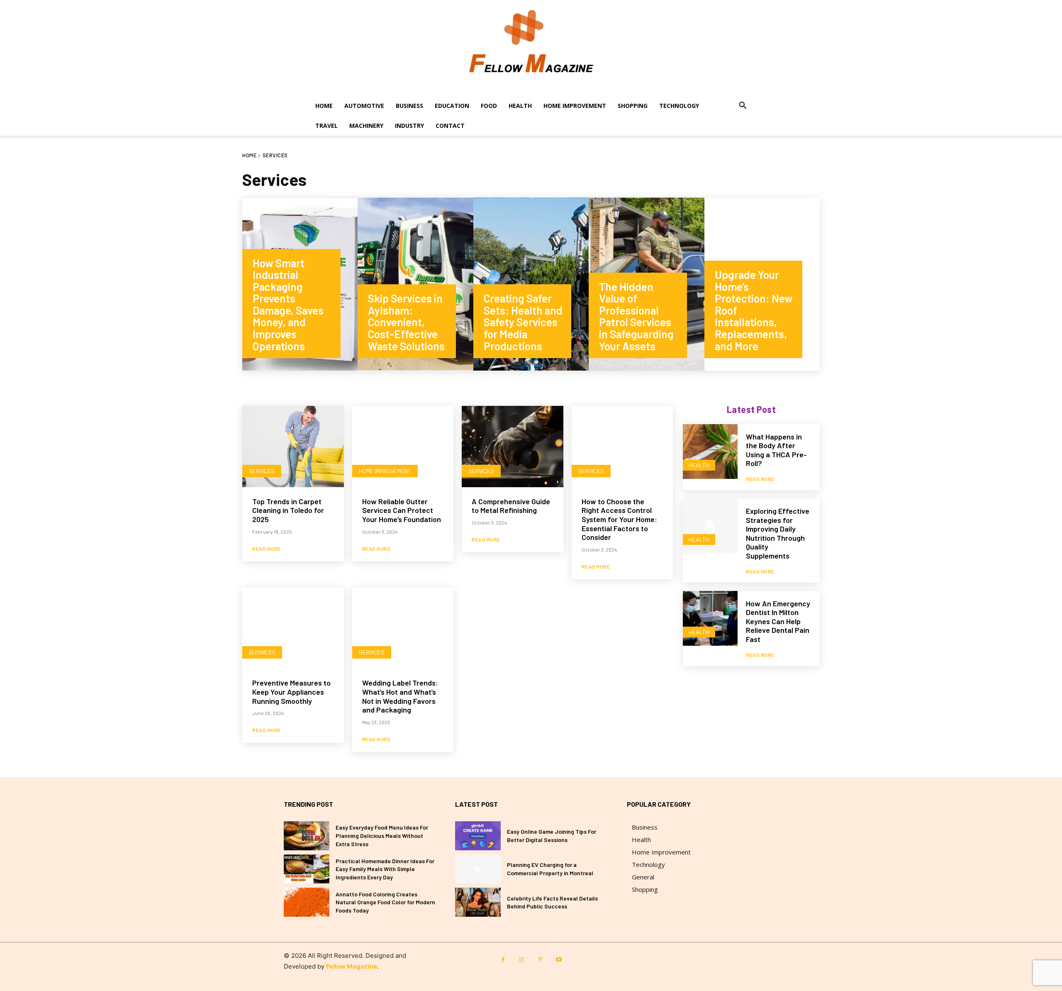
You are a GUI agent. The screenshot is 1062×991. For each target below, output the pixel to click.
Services (262, 470)
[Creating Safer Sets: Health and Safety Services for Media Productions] (531, 284)
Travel (326, 125)
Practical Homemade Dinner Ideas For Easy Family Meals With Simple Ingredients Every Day (385, 869)
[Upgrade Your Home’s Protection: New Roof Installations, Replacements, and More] (762, 284)
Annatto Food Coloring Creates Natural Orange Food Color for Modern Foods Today (385, 902)
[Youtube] (559, 959)
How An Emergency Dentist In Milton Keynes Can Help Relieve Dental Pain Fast (778, 621)
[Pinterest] (540, 959)
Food (489, 106)
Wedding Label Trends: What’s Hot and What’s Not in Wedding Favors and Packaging (400, 696)
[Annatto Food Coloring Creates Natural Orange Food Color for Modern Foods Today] (306, 902)
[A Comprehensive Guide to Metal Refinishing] (512, 446)
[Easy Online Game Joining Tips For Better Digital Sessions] (478, 835)
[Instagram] (521, 959)
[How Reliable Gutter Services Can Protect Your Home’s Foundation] (403, 446)
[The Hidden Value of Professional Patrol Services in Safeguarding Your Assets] (646, 284)
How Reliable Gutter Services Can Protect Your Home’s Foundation (401, 510)
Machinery (366, 125)
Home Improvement (574, 106)
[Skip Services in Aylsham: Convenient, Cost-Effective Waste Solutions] (415, 284)
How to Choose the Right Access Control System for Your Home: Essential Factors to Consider (619, 519)
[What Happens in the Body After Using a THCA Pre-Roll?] (710, 451)
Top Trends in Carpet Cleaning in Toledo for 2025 (288, 510)
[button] (743, 106)
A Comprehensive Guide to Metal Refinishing (511, 506)
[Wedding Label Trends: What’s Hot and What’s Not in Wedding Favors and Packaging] (403, 628)
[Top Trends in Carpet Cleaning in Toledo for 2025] (293, 446)
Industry (409, 125)
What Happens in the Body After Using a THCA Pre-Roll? (776, 450)
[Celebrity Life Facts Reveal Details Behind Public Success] (478, 902)
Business (409, 106)
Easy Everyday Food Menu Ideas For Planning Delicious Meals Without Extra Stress (382, 835)
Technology (679, 106)
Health (520, 106)
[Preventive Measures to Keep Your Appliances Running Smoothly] (293, 628)
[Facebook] (503, 959)
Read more (266, 548)
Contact (450, 125)
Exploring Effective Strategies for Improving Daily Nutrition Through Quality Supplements (777, 533)
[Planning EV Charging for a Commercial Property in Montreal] (478, 869)
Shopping (633, 106)
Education (452, 106)
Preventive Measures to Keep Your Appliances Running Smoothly (291, 691)
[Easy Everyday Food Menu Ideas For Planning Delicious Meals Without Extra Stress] (306, 835)
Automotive (364, 106)
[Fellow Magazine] (531, 48)
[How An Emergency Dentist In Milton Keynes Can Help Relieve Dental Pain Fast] (710, 618)
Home (324, 106)
